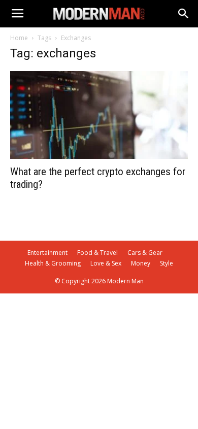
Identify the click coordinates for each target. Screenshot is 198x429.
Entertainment (47, 252)
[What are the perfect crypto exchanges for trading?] (99, 115)
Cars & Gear (144, 252)
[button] (184, 13)
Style (166, 263)
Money (140, 263)
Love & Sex (105, 263)
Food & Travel (97, 252)
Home (19, 38)
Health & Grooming (53, 263)
